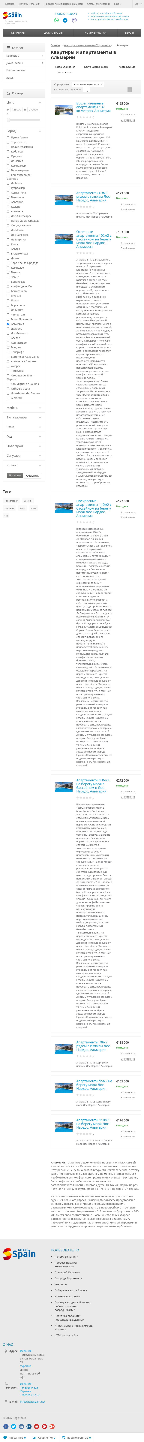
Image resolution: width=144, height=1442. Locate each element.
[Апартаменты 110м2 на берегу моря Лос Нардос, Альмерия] (64, 1127)
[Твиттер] (13, 1427)
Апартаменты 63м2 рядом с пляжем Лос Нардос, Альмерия (93, 197)
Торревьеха (18, 142)
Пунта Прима (19, 137)
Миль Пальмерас (21, 319)
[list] (130, 89)
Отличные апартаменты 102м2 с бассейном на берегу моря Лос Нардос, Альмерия (94, 239)
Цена (10, 102)
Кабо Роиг (17, 151)
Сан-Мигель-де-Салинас (19, 176)
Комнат (12, 465)
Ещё (117, 3)
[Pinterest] (44, 1427)
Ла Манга (16, 310)
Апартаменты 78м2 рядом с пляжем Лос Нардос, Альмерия (93, 1046)
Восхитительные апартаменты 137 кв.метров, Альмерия (93, 107)
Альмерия (17, 324)
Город (11, 131)
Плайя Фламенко (21, 147)
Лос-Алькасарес (21, 216)
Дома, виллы (53, 32)
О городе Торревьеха (68, 1278)
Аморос (15, 366)
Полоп (14, 300)
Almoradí (16, 398)
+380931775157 (30, 1395)
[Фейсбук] (6, 1427)
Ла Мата (16, 183)
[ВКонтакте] (21, 1427)
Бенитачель (18, 291)
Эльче (14, 277)
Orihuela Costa (20, 388)
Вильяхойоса (19, 253)
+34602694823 (65, 14)
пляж (33, 508)
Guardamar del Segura (25, 393)
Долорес (16, 328)
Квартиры (18, 32)
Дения (14, 258)
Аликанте (16, 211)
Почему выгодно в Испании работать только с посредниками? (73, 1306)
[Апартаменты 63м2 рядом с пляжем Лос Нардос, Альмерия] (64, 200)
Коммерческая (95, 32)
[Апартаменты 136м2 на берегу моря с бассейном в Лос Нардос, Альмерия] (64, 787)
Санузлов (13, 455)
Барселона (17, 305)
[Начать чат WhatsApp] (58, 21)
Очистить (32, 475)
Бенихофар (18, 281)
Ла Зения (16, 161)
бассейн (28, 500)
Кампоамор (18, 165)
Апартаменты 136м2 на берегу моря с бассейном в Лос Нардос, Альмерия (92, 785)
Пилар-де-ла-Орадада (24, 220)
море (22, 508)
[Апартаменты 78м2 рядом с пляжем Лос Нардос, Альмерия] (64, 1049)
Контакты (61, 1284)
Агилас (15, 338)
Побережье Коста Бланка (71, 1290)
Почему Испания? (29, 3)
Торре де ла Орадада (24, 263)
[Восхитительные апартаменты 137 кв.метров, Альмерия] (64, 110)
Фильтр (17, 93)
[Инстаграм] (29, 1427)
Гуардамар (17, 188)
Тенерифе (17, 352)
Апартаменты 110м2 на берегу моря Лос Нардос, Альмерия (92, 1124)
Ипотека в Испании (67, 1296)
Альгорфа (16, 202)
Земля (129, 32)
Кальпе (15, 206)
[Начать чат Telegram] (66, 21)
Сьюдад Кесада (20, 225)
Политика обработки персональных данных (69, 1317)
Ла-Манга (17, 230)
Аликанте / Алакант (23, 361)
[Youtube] (37, 1427)
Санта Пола (18, 192)
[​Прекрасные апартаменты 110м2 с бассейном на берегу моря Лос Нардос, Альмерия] (64, 508)
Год (9, 436)
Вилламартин (19, 170)
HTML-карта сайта (66, 1335)
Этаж (10, 427)
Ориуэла (16, 156)
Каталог (17, 48)
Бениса (15, 272)
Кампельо (17, 267)
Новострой (15, 446)
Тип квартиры (17, 417)
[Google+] (52, 1427)
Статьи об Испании (98, 3)
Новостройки (11, 500)
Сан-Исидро (18, 342)
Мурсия (15, 295)
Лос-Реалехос (19, 333)
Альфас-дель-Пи (21, 286)
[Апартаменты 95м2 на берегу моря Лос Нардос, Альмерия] (64, 1088)
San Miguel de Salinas (24, 384)
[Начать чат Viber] (74, 21)
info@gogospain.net (32, 1401)
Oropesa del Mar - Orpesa (20, 377)
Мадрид (15, 347)
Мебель (12, 408)
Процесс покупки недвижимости (63, 3)
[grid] (124, 89)
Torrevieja (17, 371)
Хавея (14, 244)
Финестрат (17, 314)
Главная (9, 3)
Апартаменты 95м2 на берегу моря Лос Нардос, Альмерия (94, 1085)
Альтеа (15, 249)
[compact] (135, 89)
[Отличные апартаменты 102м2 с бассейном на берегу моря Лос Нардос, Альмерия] (64, 239)
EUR (137, 3)
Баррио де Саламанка (24, 356)
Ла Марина (18, 239)
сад (6, 515)
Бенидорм (17, 197)
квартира (9, 508)
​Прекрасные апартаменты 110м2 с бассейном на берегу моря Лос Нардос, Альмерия (94, 508)
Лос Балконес (19, 235)
